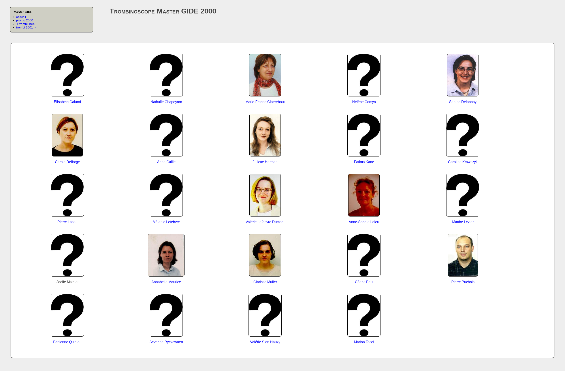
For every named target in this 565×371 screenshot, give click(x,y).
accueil (21, 17)
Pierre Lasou (67, 222)
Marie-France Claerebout (265, 102)
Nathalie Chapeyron (166, 102)
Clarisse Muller (265, 282)
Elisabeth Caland (67, 102)
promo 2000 (24, 20)
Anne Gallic (166, 162)
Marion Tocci (364, 342)
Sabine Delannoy (462, 102)
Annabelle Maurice (166, 282)
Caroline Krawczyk (463, 162)
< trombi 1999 (26, 24)
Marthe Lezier (463, 222)
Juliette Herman (265, 162)
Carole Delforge (67, 162)
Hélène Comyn (364, 102)
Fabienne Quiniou (67, 342)
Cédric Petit (364, 282)
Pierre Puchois (463, 282)
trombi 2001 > (26, 27)
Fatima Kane (364, 162)
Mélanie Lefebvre (166, 222)
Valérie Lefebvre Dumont (265, 222)
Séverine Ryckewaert (166, 342)
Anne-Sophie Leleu (364, 222)
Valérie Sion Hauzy (265, 342)
